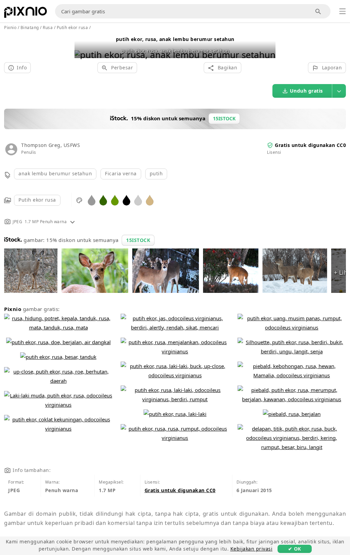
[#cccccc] (138, 200)
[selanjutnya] (267, 46)
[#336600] (103, 200)
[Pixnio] (25, 14)
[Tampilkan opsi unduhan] (339, 91)
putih (156, 173)
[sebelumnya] (82, 46)
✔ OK (294, 548)
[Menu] (342, 11)
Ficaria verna (121, 173)
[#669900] (114, 200)
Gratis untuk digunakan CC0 (310, 145)
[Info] (72, 222)
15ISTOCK (138, 240)
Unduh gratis (306, 90)
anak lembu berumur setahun (55, 173)
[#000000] (126, 200)
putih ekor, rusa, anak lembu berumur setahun (175, 39)
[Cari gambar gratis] (318, 11)
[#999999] (91, 200)
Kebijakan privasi (251, 548)
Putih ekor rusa (37, 200)
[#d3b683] (149, 200)
